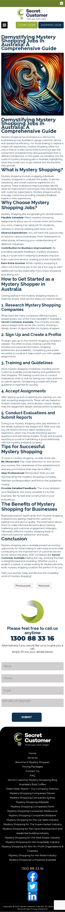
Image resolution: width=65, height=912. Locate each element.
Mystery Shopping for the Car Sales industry (32, 819)
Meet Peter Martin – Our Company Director (32, 788)
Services (32, 757)
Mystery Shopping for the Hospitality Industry (32, 842)
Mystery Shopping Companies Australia (32, 859)
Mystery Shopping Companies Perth (32, 806)
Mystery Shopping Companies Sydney (32, 797)
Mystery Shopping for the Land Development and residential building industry (32, 831)
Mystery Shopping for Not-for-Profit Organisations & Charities (32, 848)
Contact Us (32, 771)
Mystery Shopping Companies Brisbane (32, 815)
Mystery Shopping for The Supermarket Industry (32, 824)
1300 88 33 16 (62, 4)
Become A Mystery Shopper (32, 762)
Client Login (26, 25)
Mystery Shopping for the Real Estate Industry (32, 837)
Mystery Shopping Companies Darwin (32, 793)
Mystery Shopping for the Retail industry (32, 855)
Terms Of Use (23, 909)
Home (32, 753)
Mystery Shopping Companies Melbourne (32, 810)
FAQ (32, 775)
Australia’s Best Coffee (32, 784)
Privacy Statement (39, 909)
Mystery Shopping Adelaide (32, 802)
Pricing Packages (32, 766)
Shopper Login (51, 25)
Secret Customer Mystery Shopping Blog (32, 779)
